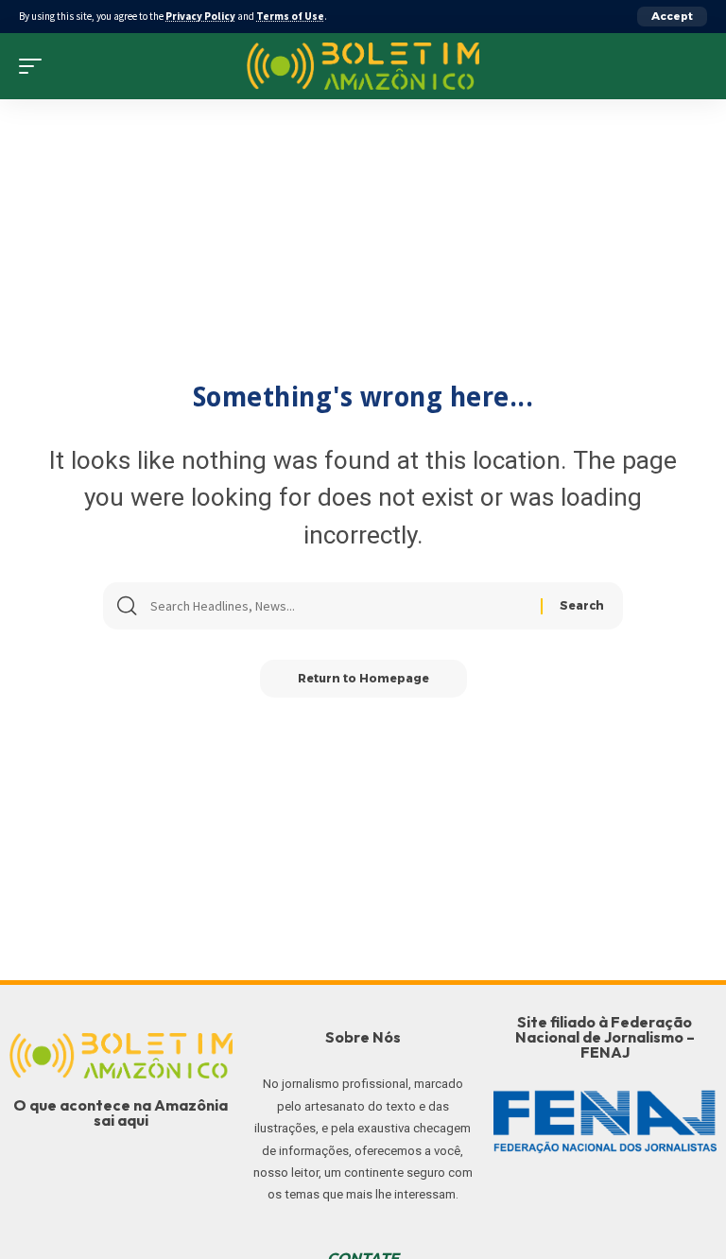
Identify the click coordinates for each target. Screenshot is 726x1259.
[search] (693, 66)
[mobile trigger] (35, 66)
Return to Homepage (363, 678)
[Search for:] (338, 606)
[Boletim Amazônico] (363, 66)
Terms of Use (290, 16)
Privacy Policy (200, 16)
